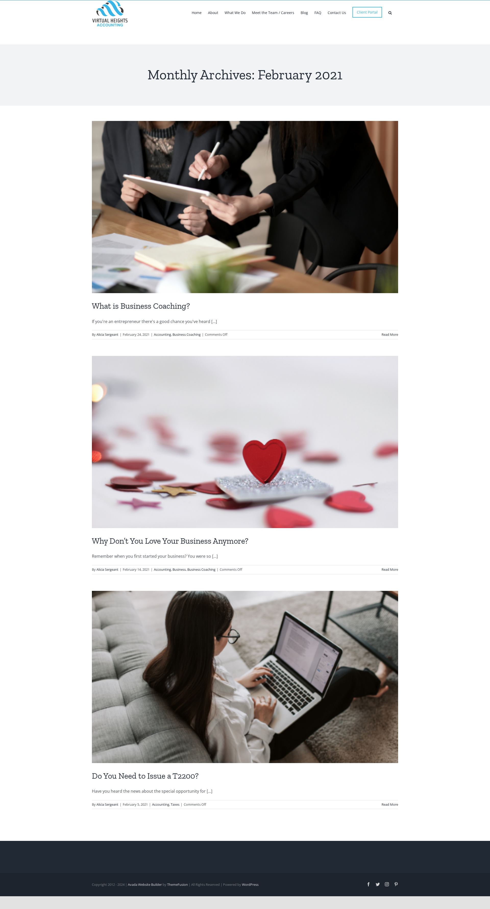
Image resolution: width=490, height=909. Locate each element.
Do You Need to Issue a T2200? (145, 776)
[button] (390, 12)
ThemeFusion (177, 884)
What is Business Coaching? (141, 306)
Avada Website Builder (145, 884)
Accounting (162, 334)
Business (179, 569)
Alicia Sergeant (107, 334)
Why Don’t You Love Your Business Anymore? (170, 541)
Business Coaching (187, 334)
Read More (390, 334)
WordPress (250, 884)
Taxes (175, 804)
